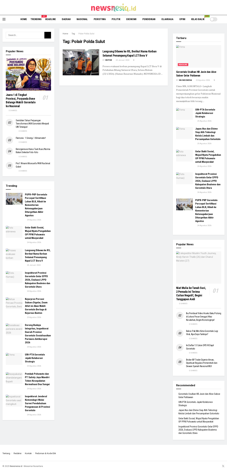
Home (23, 19)
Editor (108, 60)
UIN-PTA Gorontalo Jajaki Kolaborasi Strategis (35, 358)
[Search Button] (223, 19)
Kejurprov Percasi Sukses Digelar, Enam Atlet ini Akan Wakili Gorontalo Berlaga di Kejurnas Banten (36, 306)
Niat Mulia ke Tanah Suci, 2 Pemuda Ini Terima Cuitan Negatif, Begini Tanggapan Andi (191, 293)
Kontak (28, 453)
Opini (182, 19)
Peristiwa (100, 19)
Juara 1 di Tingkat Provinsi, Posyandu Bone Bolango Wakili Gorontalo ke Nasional (20, 100)
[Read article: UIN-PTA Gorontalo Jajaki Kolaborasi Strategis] (14, 359)
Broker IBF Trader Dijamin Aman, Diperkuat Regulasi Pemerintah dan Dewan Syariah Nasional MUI (201, 363)
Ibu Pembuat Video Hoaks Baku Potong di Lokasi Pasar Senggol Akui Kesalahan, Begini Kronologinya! (203, 316)
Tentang (6, 453)
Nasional (82, 19)
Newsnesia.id (16, 466)
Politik (116, 19)
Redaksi (17, 453)
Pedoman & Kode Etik (45, 453)
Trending (36, 19)
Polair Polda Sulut (86, 34)
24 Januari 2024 (122, 60)
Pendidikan (148, 19)
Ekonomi (131, 19)
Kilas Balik (199, 19)
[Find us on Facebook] (210, 466)
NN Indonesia (185, 80)
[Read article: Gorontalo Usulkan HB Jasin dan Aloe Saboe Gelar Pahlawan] (198, 56)
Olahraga (167, 19)
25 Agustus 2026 (33, 366)
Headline (50, 19)
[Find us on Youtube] (219, 466)
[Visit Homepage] (113, 7)
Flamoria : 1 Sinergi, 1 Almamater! (31, 138)
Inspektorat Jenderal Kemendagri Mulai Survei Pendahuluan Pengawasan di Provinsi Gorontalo (37, 403)
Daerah (66, 19)
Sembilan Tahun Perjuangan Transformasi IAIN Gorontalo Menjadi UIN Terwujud (32, 123)
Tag (73, 34)
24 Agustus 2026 (33, 220)
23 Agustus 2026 (33, 317)
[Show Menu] (3, 19)
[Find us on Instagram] (215, 466)
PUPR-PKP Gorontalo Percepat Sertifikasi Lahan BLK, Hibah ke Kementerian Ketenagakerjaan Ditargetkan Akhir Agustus (36, 205)
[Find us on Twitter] (223, 466)
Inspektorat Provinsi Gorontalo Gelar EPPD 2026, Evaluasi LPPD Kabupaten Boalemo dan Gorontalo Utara (37, 279)
